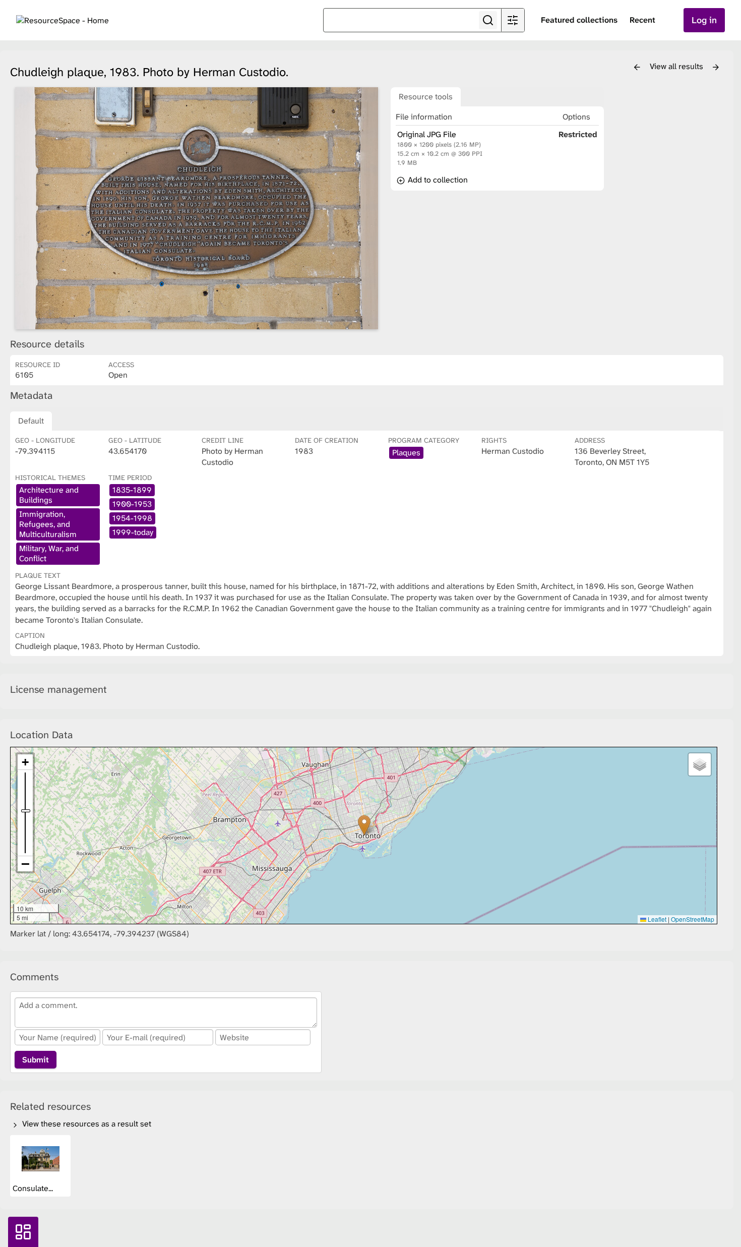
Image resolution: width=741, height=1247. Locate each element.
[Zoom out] (25, 863)
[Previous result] (637, 67)
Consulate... (34, 1188)
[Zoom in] (25, 762)
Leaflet (656, 919)
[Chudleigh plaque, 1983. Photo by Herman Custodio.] (196, 208)
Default (31, 420)
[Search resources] (488, 20)
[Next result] (715, 67)
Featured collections (579, 20)
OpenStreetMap (692, 919)
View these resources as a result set (85, 1123)
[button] (364, 825)
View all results (677, 66)
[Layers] (700, 764)
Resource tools (426, 96)
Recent (642, 20)
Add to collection (437, 179)
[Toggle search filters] (512, 20)
